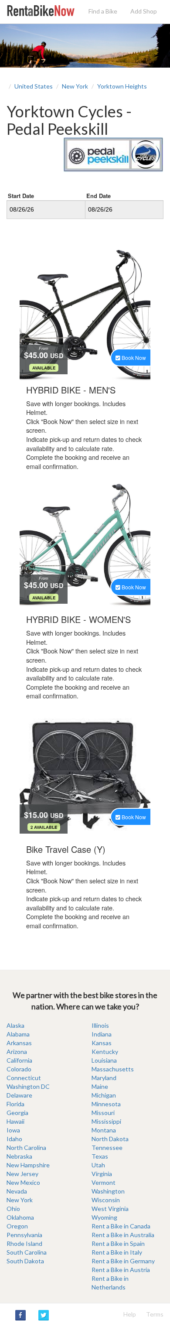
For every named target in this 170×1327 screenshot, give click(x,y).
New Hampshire (28, 1165)
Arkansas (19, 1043)
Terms (154, 1314)
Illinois (100, 1025)
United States (33, 86)
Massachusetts (113, 1069)
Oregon (17, 1226)
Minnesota (106, 1104)
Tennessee (107, 1147)
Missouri (103, 1112)
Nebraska (19, 1156)
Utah (98, 1165)
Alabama (18, 1034)
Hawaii (15, 1121)
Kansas (102, 1043)
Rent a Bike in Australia (123, 1234)
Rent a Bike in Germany (123, 1261)
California (19, 1060)
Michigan (104, 1095)
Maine (100, 1086)
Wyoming (104, 1217)
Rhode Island (24, 1243)
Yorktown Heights (122, 86)
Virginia (102, 1173)
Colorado (19, 1069)
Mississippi (106, 1121)
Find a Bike (102, 11)
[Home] (41, 10)
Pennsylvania (24, 1234)
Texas (100, 1156)
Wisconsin (106, 1200)
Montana (104, 1130)
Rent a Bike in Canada (121, 1226)
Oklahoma (20, 1217)
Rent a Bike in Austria (121, 1269)
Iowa (13, 1130)
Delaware (19, 1095)
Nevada (17, 1191)
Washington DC (28, 1086)
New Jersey (22, 1173)
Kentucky (105, 1051)
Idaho (14, 1138)
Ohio (13, 1208)
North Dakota (110, 1138)
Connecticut (24, 1077)
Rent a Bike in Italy (117, 1252)
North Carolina (26, 1147)
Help (129, 1314)
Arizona (17, 1051)
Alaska (15, 1025)
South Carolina (27, 1252)
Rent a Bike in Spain (118, 1243)
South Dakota (25, 1261)
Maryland (104, 1077)
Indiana (102, 1034)
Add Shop (143, 11)
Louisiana (104, 1060)
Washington (108, 1191)
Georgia (17, 1112)
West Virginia (110, 1208)
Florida (15, 1104)
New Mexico (23, 1182)
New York (75, 86)
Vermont (104, 1182)
